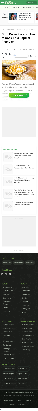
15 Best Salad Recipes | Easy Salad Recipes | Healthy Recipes (24, 180)
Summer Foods (27, 328)
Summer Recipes (28, 324)
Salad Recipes (8, 328)
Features (4, 8)
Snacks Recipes (8, 358)
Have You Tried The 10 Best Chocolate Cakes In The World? (23, 156)
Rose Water (26, 291)
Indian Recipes (8, 365)
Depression (7, 298)
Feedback (28, 401)
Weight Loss (7, 262)
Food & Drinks (11, 30)
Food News (16, 7)
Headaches (7, 315)
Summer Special (28, 321)
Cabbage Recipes (6, 350)
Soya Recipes (8, 341)
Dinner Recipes (8, 324)
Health (5, 284)
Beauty (24, 284)
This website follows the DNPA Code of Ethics (19, 392)
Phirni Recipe (26, 350)
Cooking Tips (18, 262)
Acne (24, 312)
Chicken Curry (23, 368)
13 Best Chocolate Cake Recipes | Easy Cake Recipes (24, 167)
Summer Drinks (27, 332)
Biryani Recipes (23, 373)
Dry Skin (25, 298)
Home (3, 30)
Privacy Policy (8, 401)
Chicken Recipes (9, 368)
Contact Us (21, 404)
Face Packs (26, 305)
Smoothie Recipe (28, 346)
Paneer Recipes (8, 332)
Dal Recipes (7, 345)
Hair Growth (26, 294)
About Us (19, 401)
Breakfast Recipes (9, 384)
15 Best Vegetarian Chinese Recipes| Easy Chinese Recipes (23, 204)
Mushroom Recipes (6, 336)
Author (12, 404)
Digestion (6, 311)
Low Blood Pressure (7, 303)
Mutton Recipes (8, 373)
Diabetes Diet (8, 291)
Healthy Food (7, 308)
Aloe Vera (25, 287)
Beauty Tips (26, 309)
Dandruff (25, 301)
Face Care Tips (27, 342)
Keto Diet (6, 294)
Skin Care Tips (27, 339)
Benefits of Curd (28, 335)
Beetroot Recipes (9, 355)
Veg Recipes (7, 321)
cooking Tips (26, 7)
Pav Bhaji (22, 384)
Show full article (18, 95)
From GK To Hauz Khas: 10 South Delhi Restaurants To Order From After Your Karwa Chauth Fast (24, 193)
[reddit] (3, 58)
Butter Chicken (8, 379)
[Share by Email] (31, 56)
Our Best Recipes (10, 149)
